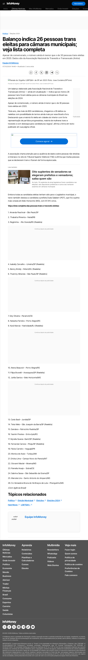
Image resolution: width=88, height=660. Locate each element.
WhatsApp (52, 553)
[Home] (13, 3)
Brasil (5, 595)
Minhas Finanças (7, 589)
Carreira (6, 606)
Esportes (7, 602)
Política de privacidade (70, 559)
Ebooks (25, 568)
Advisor (6, 580)
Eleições (75, 9)
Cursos (25, 564)
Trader (6, 584)
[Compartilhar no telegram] (52, 72)
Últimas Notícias (18, 9)
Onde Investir (63, 9)
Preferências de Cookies (72, 569)
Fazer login (70, 550)
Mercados (50, 9)
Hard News (13, 505)
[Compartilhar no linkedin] (47, 72)
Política (5, 33)
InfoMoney (9, 545)
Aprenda (27, 545)
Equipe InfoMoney (11, 63)
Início (5, 9)
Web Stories (53, 565)
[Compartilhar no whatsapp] (31, 72)
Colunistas (8, 614)
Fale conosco (71, 575)
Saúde (5, 610)
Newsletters (78, 4)
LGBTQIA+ (25, 505)
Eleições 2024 (53, 500)
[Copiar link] (57, 72)
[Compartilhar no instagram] (4, 627)
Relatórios (26, 550)
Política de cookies (74, 564)
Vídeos (50, 561)
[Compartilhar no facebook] (36, 72)
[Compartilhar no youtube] (33, 627)
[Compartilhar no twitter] (41, 72)
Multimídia (53, 545)
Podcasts (51, 557)
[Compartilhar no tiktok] (28, 627)
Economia (7, 568)
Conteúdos (27, 553)
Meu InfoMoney (35, 9)
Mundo (6, 572)
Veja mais (70, 545)
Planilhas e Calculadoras (28, 559)
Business (7, 576)
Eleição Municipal (25, 500)
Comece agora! (42, 141)
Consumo (7, 598)
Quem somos (71, 553)
